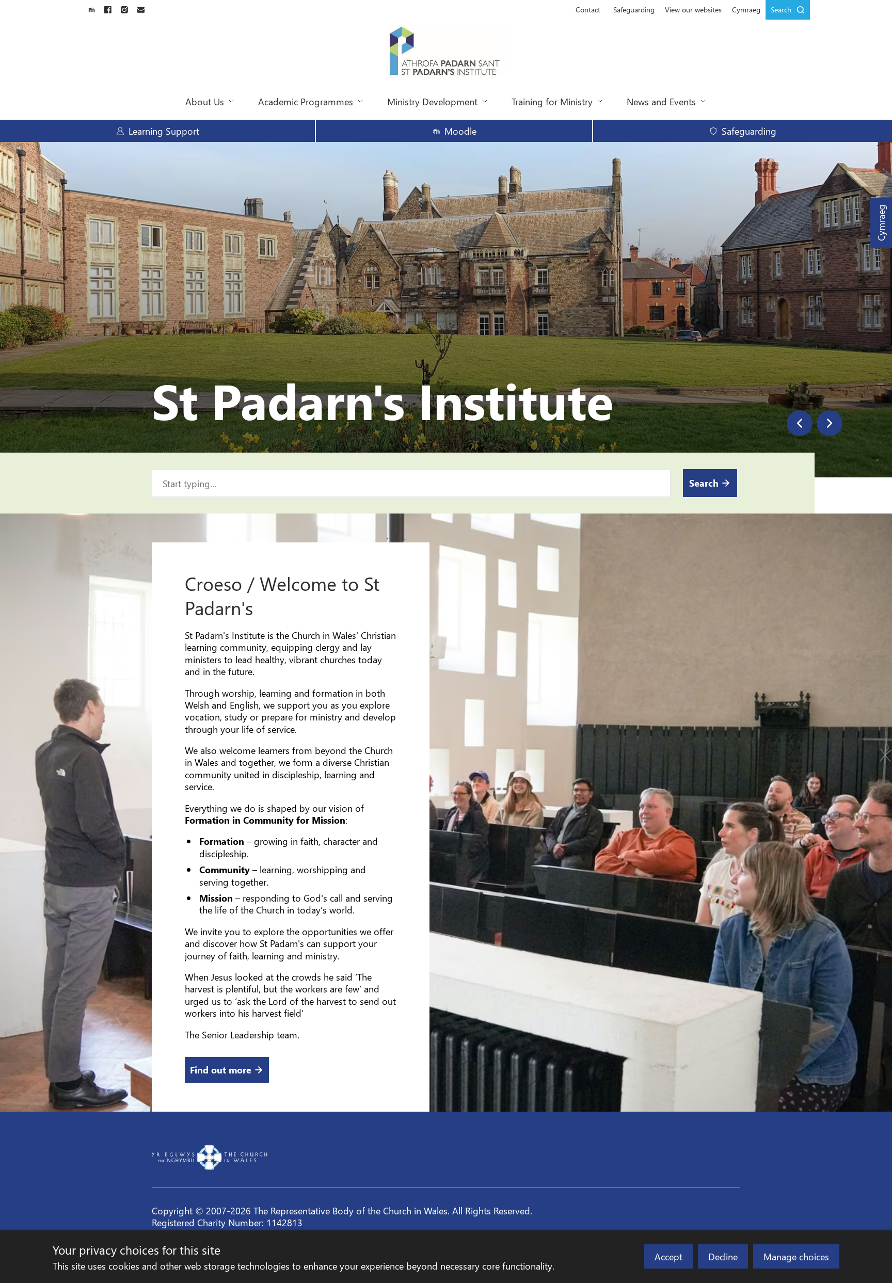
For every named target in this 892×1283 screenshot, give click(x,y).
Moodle (460, 130)
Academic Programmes (305, 101)
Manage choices (796, 1256)
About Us (204, 101)
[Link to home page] (446, 51)
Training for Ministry (552, 101)
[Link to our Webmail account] (141, 10)
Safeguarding (634, 9)
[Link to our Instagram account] (124, 10)
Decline (723, 1256)
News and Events (661, 101)
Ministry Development (432, 101)
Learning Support (164, 130)
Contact (588, 9)
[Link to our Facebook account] (108, 10)
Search (781, 9)
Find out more (220, 1069)
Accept (668, 1256)
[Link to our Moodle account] (91, 10)
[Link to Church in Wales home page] (209, 1157)
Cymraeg (880, 223)
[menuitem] (588, 10)
